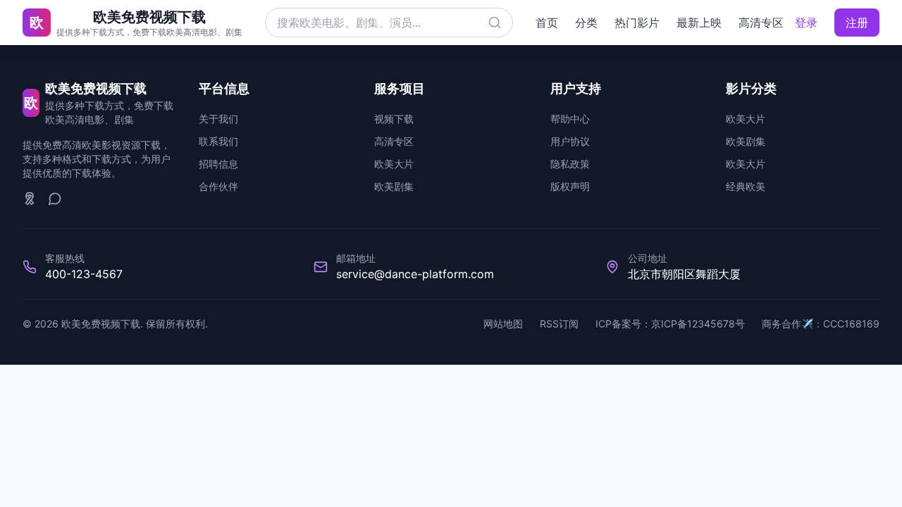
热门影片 (637, 22)
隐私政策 (570, 164)
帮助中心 (570, 119)
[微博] (30, 199)
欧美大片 (394, 164)
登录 (806, 22)
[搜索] (494, 22)
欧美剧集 (394, 186)
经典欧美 (745, 186)
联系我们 (218, 141)
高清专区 (761, 22)
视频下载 (394, 119)
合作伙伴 (218, 186)
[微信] (55, 199)
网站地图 (503, 324)
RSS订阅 (559, 324)
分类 (586, 22)
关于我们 (218, 119)
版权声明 (570, 186)
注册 (857, 22)
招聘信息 (218, 164)
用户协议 (570, 141)
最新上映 (699, 22)
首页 (547, 22)
